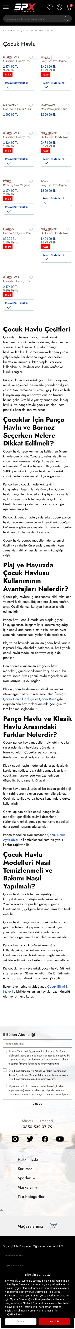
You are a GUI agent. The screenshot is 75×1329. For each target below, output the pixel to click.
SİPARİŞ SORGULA (37, 1275)
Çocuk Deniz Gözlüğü (18, 699)
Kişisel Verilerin (43, 1071)
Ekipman (40, 30)
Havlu (54, 30)
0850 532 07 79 (37, 1127)
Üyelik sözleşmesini (19, 1071)
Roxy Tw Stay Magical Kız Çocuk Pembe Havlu (56, 61)
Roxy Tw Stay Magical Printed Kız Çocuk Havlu (56, 185)
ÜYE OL (37, 1104)
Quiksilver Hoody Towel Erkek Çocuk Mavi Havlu (56, 137)
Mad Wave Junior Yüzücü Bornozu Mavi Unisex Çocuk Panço (56, 109)
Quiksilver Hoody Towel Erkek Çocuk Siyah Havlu (18, 61)
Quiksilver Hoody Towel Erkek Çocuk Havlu (18, 137)
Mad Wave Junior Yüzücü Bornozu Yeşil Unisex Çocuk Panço (18, 109)
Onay (32, 1051)
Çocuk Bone (47, 699)
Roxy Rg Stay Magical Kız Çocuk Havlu (18, 185)
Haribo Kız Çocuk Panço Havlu (18, 233)
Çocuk (25, 30)
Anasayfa (9, 30)
